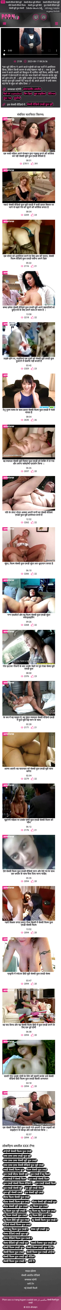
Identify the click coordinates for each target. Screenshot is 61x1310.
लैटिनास (52, 93)
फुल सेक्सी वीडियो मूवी (52, 5)
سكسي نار (42, 1300)
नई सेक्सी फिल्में (30, 1288)
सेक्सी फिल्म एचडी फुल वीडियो (40, 1247)
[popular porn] (36, 17)
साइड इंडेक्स (30, 1271)
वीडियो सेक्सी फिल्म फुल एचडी (17, 1224)
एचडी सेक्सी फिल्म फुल (13, 1169)
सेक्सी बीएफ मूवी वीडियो (32, 2)
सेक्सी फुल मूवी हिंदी (35, 5)
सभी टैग (31, 1261)
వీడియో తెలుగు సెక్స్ (34, 8)
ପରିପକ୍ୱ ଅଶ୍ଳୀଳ (52, 8)
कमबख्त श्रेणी (31, 1279)
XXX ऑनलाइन (31, 1307)
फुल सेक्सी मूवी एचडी (34, 1192)
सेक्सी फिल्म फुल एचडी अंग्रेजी (40, 1252)
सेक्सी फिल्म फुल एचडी (13, 1252)
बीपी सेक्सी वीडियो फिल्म (17, 5)
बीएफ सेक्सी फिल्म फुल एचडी (16, 1201)
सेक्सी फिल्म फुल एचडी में (14, 1261)
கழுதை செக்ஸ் (53, 11)
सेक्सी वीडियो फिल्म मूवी (51, 2)
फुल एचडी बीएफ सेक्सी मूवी (15, 1174)
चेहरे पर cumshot (12, 93)
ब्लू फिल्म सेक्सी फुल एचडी (15, 1215)
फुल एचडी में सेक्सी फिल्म (14, 1178)
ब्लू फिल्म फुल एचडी (39, 1206)
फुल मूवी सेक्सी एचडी (12, 1192)
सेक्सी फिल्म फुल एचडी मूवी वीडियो (19, 1256)
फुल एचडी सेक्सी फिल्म (38, 1178)
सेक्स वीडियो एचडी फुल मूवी (16, 1233)
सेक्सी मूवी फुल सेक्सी (16, 8)
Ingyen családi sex (28, 1300)
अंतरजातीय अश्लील (32, 89)
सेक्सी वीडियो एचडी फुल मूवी (40, 104)
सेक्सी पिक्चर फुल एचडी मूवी (44, 1242)
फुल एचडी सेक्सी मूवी (12, 1188)
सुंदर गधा (7, 98)
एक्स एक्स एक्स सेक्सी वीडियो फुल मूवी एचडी (23, 1165)
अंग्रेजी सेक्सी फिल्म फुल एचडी (17, 1151)
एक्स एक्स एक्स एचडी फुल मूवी (17, 1155)
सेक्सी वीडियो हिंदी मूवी (14, 2)
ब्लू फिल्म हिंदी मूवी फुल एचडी (16, 1219)
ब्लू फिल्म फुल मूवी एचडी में (15, 1210)
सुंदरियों (17, 98)
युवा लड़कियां (40, 93)
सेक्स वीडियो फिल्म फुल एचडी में (17, 1238)
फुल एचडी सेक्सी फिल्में (45, 1183)
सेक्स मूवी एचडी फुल (40, 1229)
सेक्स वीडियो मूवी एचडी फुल (16, 1242)
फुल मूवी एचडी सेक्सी (34, 1188)
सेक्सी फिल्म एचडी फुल (13, 1247)
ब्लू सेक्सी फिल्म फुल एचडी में (45, 1219)
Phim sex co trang (10, 1300)
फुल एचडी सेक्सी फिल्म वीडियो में (18, 1183)
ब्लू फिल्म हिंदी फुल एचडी (40, 1215)
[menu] (4, 24)
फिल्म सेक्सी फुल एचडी (36, 1169)
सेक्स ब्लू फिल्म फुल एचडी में (16, 1229)
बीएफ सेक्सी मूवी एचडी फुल (44, 1201)
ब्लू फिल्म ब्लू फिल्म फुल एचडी (42, 1210)
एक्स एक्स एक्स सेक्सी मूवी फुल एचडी (20, 1160)
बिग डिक (28, 93)
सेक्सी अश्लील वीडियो (30, 1275)
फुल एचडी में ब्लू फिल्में (40, 1174)
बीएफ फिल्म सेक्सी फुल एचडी (16, 1197)
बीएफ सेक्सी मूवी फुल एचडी (15, 1206)
